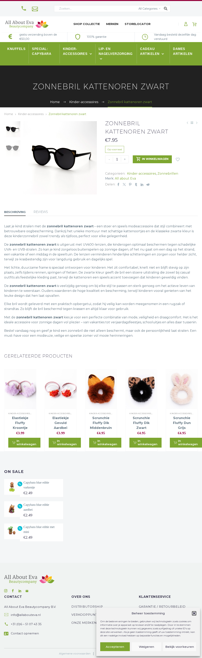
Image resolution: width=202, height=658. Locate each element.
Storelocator (138, 24)
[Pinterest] (130, 184)
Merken (112, 24)
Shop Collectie (86, 24)
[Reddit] (148, 184)
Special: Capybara (41, 51)
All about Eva (125, 178)
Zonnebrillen (167, 173)
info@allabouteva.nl (26, 615)
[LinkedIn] (142, 184)
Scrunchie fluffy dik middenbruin (101, 423)
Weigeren (146, 647)
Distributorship (87, 606)
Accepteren (115, 647)
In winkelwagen (152, 159)
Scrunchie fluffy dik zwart (141, 423)
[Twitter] (124, 184)
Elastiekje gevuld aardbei (60, 423)
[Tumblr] (136, 184)
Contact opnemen (25, 633)
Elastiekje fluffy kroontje (20, 423)
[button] (194, 613)
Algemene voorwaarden (75, 653)
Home (8, 114)
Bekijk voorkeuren (179, 647)
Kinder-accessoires (75, 51)
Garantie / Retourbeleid (162, 606)
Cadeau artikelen (150, 51)
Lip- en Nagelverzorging (116, 51)
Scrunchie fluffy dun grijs (182, 423)
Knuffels (16, 49)
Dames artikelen (183, 51)
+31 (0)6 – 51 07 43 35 (26, 624)
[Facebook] (118, 184)
